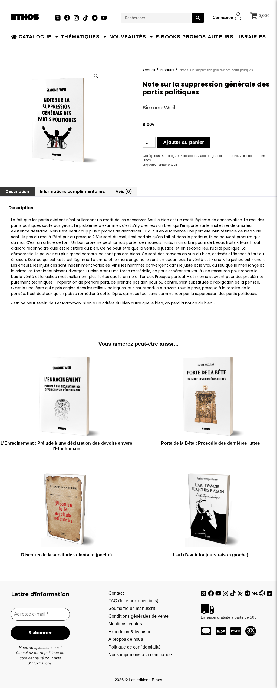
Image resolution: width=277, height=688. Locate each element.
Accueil (149, 70)
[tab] (17, 191)
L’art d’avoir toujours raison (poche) (210, 555)
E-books (168, 36)
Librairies (250, 36)
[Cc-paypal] (235, 631)
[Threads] (240, 593)
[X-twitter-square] (58, 18)
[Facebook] (67, 18)
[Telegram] (95, 18)
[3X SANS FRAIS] (250, 631)
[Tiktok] (85, 18)
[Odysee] (262, 593)
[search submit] (198, 18)
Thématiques (80, 36)
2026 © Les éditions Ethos (138, 679)
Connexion (223, 17)
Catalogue (35, 36)
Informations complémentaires (72, 191)
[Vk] (255, 593)
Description (17, 191)
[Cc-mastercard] (206, 631)
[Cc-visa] (221, 631)
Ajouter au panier (183, 142)
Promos (194, 36)
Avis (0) (124, 191)
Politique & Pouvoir (231, 156)
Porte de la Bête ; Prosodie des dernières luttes (210, 443)
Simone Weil (159, 107)
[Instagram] (76, 18)
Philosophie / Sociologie (198, 156)
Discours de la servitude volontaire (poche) (66, 555)
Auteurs (220, 36)
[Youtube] (104, 18)
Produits (167, 70)
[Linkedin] (269, 593)
